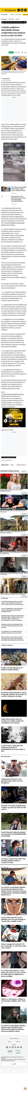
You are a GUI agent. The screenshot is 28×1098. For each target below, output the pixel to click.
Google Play (18, 1041)
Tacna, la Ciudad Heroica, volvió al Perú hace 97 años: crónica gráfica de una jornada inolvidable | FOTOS (12, 610)
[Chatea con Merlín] (18, 10)
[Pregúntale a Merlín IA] (25, 1088)
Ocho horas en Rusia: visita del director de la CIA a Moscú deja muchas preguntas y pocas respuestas (12, 625)
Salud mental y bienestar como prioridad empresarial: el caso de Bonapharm (12, 781)
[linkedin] (18, 1047)
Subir (13, 1064)
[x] (10, 1047)
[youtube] (15, 1047)
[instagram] (13, 1047)
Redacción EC (6, 78)
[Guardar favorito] (22, 52)
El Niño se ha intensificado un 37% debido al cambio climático (12, 668)
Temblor (12, 14)
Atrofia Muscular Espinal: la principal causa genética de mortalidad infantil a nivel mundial (13, 834)
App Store (10, 1041)
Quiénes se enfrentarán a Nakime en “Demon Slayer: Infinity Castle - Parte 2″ (13, 1001)
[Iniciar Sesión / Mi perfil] (25, 10)
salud (12, 465)
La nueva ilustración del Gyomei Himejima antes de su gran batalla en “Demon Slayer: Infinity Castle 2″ (13, 919)
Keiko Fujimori (18, 14)
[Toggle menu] (2, 10)
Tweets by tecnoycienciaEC (6, 460)
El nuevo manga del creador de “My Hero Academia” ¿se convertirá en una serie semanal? (13, 946)
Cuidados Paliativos (21, 465)
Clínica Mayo (6, 126)
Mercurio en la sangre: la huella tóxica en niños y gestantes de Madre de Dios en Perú (13, 807)
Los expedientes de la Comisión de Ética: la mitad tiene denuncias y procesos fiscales (11, 632)
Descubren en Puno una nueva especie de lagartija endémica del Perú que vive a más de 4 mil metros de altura (14, 694)
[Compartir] (25, 52)
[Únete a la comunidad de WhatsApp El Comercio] (11, 52)
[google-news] (21, 1047)
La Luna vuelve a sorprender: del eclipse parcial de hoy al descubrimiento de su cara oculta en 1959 (13, 748)
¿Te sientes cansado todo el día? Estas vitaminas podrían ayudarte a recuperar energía (13, 860)
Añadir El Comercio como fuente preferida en (14, 22)
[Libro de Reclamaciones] (18, 1051)
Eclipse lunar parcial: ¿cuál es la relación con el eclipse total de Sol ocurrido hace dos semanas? (12, 721)
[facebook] (7, 1047)
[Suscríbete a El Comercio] (21, 10)
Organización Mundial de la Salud (13, 394)
